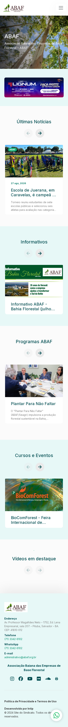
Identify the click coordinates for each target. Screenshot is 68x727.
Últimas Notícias (34, 121)
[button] (28, 133)
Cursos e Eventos (34, 455)
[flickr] (39, 679)
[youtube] (29, 679)
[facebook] (20, 679)
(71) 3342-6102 (13, 639)
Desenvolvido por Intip (18, 708)
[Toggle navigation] (61, 7)
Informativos (34, 242)
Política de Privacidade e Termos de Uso (30, 701)
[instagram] (12, 679)
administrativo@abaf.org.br (20, 657)
